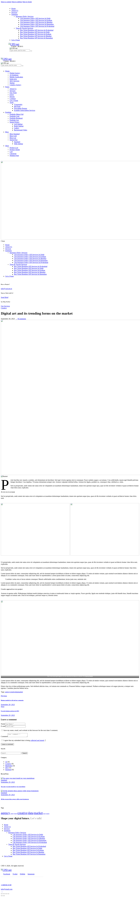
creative (12, 692)
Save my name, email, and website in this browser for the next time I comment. (31, 730)
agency (7, 692)
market (20, 692)
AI (6, 762)
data (16, 692)
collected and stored (37, 740)
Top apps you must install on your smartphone (13, 786)
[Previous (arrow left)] (2, 895)
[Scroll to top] (2, 891)
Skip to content (6, 2)
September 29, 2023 (8, 782)
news (44, 813)
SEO (7, 768)
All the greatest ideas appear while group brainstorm (15, 799)
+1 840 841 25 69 (6, 885)
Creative (4, 308)
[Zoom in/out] (8, 893)
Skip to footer (27, 2)
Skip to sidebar (17, 2)
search (47, 813)
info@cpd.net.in (6, 289)
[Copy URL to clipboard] (9, 694)
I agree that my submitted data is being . (25, 740)
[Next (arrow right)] (4, 895)
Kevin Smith (89, 676)
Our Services (5, 306)
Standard (8, 770)
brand (15, 813)
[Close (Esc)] (2, 893)
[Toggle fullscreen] (6, 893)
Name (3, 724)
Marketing (8, 766)
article (12, 813)
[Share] (4, 893)
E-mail (3, 726)
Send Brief (4, 297)
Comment (4, 736)
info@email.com (6, 889)
